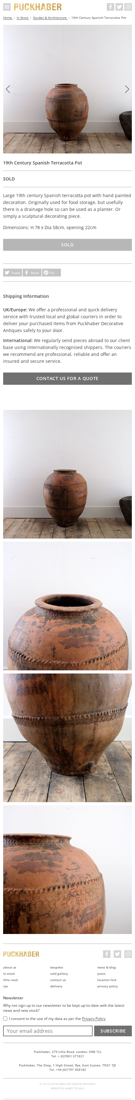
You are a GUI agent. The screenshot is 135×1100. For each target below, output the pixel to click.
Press (101, 973)
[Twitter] (119, 7)
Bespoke (56, 967)
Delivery (56, 986)
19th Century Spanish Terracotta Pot (98, 17)
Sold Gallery (59, 973)
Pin (52, 273)
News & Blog (106, 967)
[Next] (127, 89)
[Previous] (8, 89)
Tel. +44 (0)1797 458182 (67, 1069)
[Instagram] (128, 7)
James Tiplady (75, 1088)
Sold (67, 245)
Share (34, 273)
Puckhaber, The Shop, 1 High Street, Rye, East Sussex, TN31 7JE (67, 1065)
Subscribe (113, 1031)
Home (8, 17)
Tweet (15, 273)
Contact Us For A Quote (67, 378)
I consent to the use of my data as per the (57, 1018)
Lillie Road (10, 980)
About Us (9, 967)
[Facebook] (110, 7)
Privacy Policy (107, 986)
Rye (5, 986)
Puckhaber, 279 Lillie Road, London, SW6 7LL (67, 1051)
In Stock (23, 17)
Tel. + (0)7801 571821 (67, 1056)
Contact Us (58, 980)
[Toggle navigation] (7, 7)
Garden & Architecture (50, 17)
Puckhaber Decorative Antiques (38, 7)
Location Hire (106, 980)
